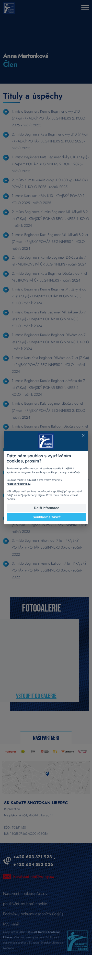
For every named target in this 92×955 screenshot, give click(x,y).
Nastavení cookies (18, 893)
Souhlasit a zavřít (47, 517)
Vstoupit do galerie (36, 696)
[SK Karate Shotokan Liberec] (77, 940)
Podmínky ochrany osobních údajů (32, 914)
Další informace (46, 508)
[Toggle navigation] (85, 8)
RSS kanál (11, 924)
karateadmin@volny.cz (33, 876)
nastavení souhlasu (18, 483)
